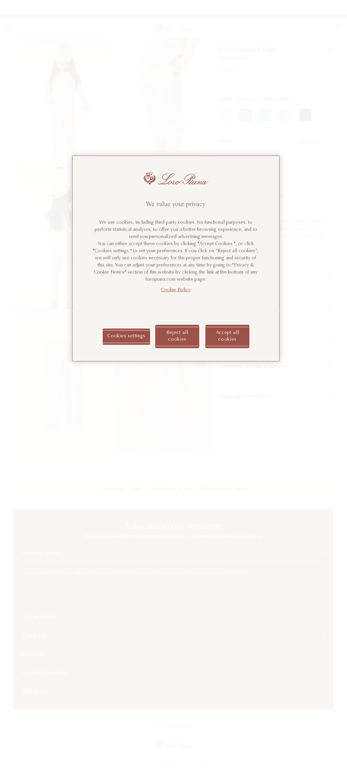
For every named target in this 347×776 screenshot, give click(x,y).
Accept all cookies (227, 336)
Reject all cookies (177, 336)
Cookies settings (126, 336)
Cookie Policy (175, 290)
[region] (176, 258)
